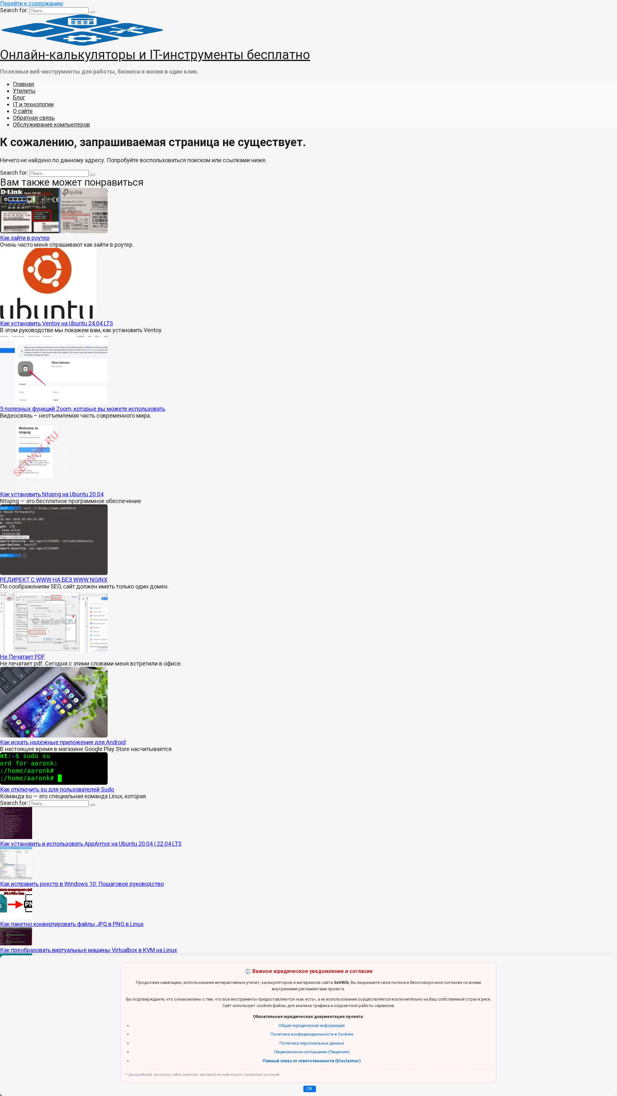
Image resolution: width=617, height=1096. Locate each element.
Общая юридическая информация (312, 1025)
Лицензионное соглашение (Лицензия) (312, 1051)
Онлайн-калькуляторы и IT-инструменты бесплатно (155, 54)
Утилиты (24, 90)
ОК (309, 1088)
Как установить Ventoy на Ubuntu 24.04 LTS (56, 323)
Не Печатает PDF (22, 656)
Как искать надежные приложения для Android (63, 742)
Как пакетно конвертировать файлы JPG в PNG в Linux (72, 924)
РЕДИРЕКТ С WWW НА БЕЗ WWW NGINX (53, 579)
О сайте (23, 111)
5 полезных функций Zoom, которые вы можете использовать (82, 408)
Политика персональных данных (312, 1043)
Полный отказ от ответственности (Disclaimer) (312, 1060)
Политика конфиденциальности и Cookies (312, 1034)
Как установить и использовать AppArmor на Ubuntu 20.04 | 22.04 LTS (91, 843)
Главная (23, 84)
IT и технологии (33, 104)
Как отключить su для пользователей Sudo (57, 789)
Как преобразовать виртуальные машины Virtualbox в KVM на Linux (88, 950)
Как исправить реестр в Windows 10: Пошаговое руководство (82, 883)
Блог (19, 97)
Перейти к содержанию (31, 3)
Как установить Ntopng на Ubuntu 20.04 (51, 494)
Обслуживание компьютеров (51, 124)
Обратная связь (34, 117)
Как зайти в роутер (24, 237)
